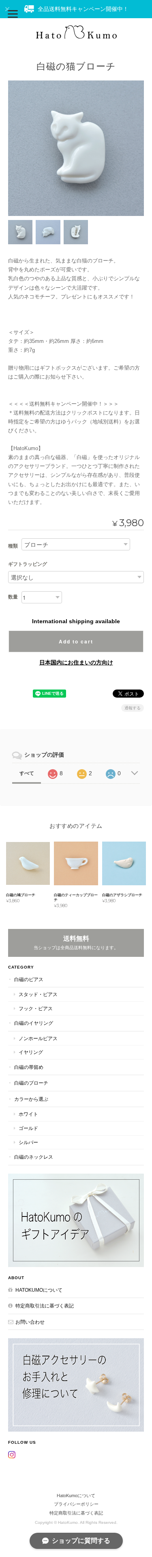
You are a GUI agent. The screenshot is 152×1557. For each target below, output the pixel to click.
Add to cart (76, 641)
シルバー (28, 1142)
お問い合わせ (30, 1321)
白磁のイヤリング (33, 1023)
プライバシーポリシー (76, 1504)
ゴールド (28, 1128)
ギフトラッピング (27, 564)
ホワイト (28, 1114)
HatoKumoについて (38, 1290)
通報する (132, 708)
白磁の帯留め (28, 1067)
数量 (13, 597)
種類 (13, 546)
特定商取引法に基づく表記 (44, 1305)
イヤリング (31, 1052)
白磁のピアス (28, 979)
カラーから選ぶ (31, 1099)
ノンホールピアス (38, 1038)
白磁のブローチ (31, 1082)
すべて (26, 773)
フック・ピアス (36, 1008)
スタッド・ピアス (38, 994)
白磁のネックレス (33, 1156)
